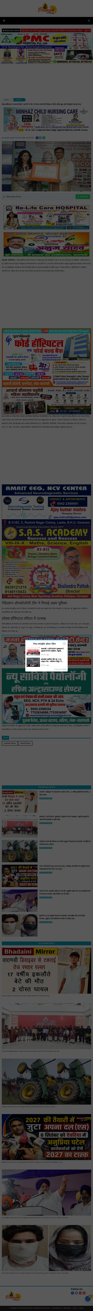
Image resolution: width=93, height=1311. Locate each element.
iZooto (64, 669)
